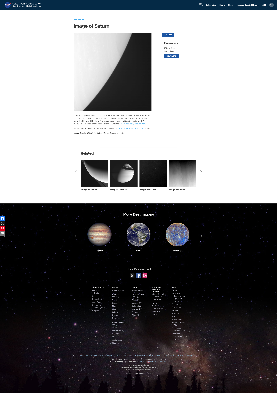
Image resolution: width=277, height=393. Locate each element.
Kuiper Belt (97, 299)
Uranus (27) (137, 309)
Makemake (116, 331)
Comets (155, 314)
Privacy (118, 355)
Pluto (114, 325)
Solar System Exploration (27, 3)
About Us (84, 355)
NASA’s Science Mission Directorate (153, 362)
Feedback (108, 355)
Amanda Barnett (143, 365)
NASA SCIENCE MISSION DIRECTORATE (148, 355)
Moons (135, 287)
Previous (75, 171)
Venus (115, 300)
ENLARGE (168, 35)
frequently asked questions (131, 129)
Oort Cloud (96, 302)
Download (171, 56)
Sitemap (180, 355)
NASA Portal (169, 355)
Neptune (116, 318)
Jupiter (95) (137, 303)
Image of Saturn (89, 190)
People (175, 310)
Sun (94, 296)
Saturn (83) (137, 306)
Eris (113, 337)
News (174, 290)
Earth (138, 251)
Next (201, 171)
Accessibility (192, 355)
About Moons (137, 290)
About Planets (118, 290)
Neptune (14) (137, 312)
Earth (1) (135, 297)
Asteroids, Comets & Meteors (156, 289)
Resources (176, 304)
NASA (8, 5)
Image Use (128, 355)
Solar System (98, 287)
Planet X (115, 343)
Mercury (177, 251)
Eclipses (95, 311)
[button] (264, 5)
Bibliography (96, 355)
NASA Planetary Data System (133, 124)
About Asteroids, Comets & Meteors (159, 296)
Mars (114, 306)
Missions (175, 313)
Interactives (177, 319)
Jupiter (99, 251)
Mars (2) (135, 300)
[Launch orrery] (201, 5)
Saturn (115, 312)
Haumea (115, 334)
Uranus (115, 315)
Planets (115, 287)
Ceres (114, 328)
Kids (174, 316)
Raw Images (79, 20)
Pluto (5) (135, 315)
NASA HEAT (177, 339)
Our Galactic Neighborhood (27, 6)
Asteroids (156, 311)
